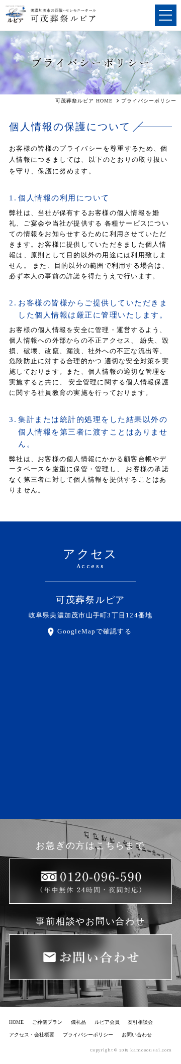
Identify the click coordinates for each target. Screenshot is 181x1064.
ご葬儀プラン (47, 1022)
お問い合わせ (137, 1034)
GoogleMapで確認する (94, 631)
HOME (16, 1022)
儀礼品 (78, 1022)
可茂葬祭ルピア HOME (84, 100)
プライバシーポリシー (88, 1034)
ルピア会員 (107, 1022)
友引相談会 (140, 1022)
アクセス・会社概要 (31, 1034)
